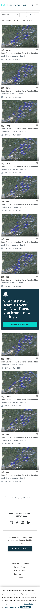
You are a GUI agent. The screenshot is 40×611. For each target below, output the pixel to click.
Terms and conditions (20, 563)
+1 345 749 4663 (20, 516)
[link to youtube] (22, 522)
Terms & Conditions (12, 607)
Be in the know (20, 549)
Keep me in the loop (20, 324)
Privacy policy (19, 570)
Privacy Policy (28, 604)
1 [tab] (17, 45)
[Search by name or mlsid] (33, 5)
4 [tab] (22, 45)
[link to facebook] (17, 522)
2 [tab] (19, 45)
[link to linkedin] (28, 522)
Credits (20, 578)
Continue (25, 607)
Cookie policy (19, 574)
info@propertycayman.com (20, 513)
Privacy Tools (19, 567)
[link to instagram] (11, 522)
